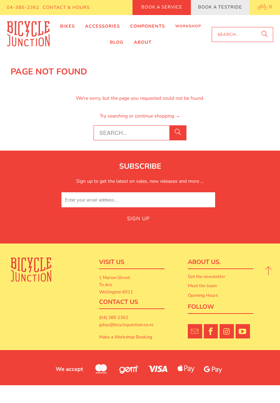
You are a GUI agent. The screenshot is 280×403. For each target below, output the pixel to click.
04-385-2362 (23, 7)
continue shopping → (157, 116)
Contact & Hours (66, 7)
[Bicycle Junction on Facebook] (211, 331)
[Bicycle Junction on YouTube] (243, 331)
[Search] (264, 34)
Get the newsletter (206, 277)
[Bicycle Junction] (28, 34)
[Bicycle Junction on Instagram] (227, 331)
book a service (161, 7)
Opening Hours (203, 295)
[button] (67, 26)
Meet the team (202, 286)
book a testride (220, 7)
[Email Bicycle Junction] (195, 331)
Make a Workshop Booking (125, 337)
